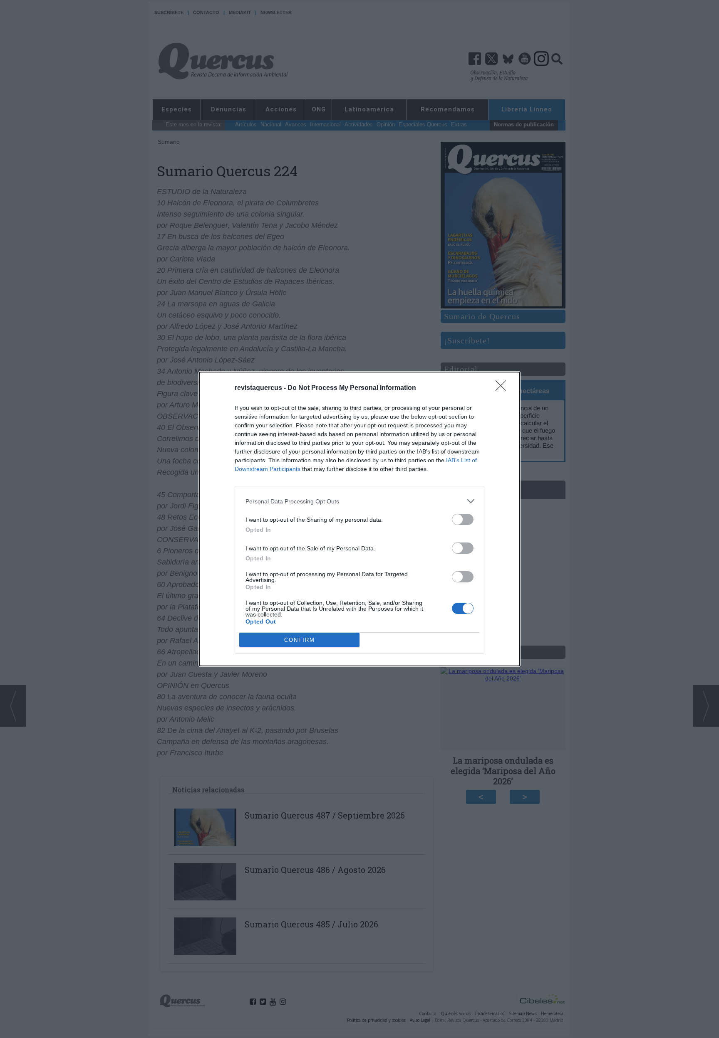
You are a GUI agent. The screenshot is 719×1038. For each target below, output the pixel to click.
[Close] (503, 388)
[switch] (463, 519)
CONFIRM (299, 640)
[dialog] (359, 519)
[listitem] (359, 501)
